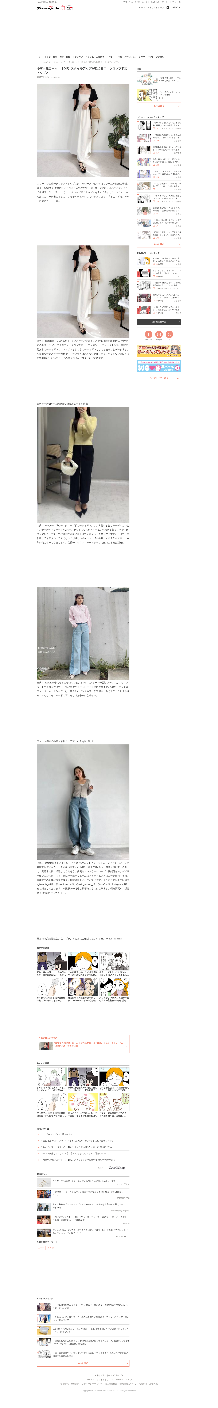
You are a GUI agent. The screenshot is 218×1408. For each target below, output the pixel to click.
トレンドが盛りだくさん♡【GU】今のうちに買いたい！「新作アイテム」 (75, 1153)
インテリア (78, 57)
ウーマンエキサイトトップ (151, 7)
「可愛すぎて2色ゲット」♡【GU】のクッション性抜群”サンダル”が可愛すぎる (78, 1160)
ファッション (130, 57)
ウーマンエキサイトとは (97, 1379)
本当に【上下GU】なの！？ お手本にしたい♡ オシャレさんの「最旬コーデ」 (77, 1141)
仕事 (55, 57)
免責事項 (143, 1383)
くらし (131, 2)
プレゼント (166, 2)
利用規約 (75, 1383)
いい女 (51, 1248)
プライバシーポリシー (92, 1383)
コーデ (41, 1248)
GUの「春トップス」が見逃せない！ (58, 1134)
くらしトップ (44, 57)
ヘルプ (129, 1379)
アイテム (89, 57)
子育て (124, 2)
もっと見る (83, 1363)
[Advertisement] (109, 32)
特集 (139, 69)
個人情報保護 (111, 1383)
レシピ (137, 2)
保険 (68, 57)
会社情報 (64, 1383)
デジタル (160, 57)
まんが (153, 2)
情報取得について (128, 1383)
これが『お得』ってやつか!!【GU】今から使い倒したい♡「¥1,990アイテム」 (77, 1147)
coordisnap (55, 77)
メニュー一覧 (176, 2)
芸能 (119, 57)
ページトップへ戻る (159, 378)
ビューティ (145, 2)
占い (158, 2)
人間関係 (100, 57)
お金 (62, 57)
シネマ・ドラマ (146, 57)
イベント (111, 57)
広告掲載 (153, 1383)
